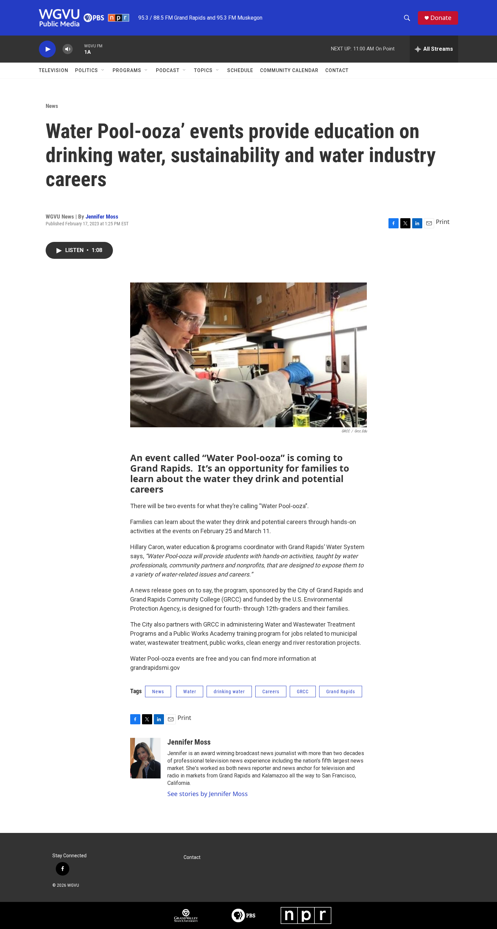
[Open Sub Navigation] (103, 70)
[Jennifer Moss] (145, 758)
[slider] (78, 48)
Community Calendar (289, 70)
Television (53, 70)
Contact (337, 70)
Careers (270, 691)
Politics (86, 70)
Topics (203, 70)
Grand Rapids (340, 691)
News (52, 106)
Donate (440, 17)
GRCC (303, 691)
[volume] (67, 49)
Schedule (240, 70)
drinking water (229, 691)
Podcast (168, 70)
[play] (47, 49)
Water (189, 691)
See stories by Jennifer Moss (207, 794)
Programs (127, 70)
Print (443, 222)
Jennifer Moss (102, 216)
